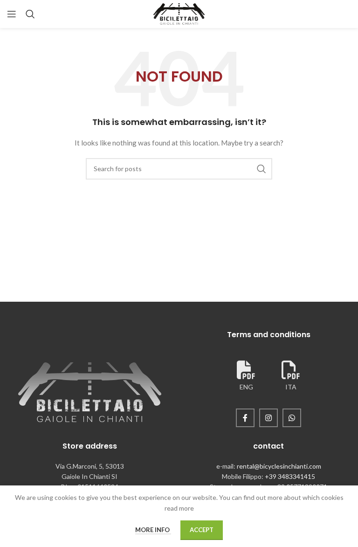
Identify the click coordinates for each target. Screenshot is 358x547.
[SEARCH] (261, 169)
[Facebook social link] (245, 418)
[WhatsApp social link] (291, 418)
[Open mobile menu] (11, 14)
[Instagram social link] (268, 418)
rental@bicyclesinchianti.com (279, 466)
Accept (201, 529)
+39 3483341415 (290, 476)
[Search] (30, 14)
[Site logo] (179, 13)
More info (153, 529)
